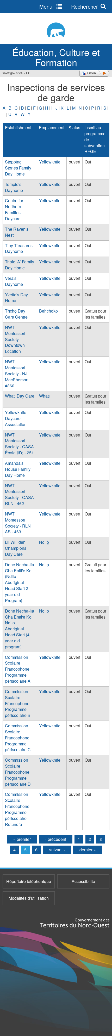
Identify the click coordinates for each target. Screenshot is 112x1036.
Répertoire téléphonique (28, 881)
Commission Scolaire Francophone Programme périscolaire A (17, 669)
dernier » (87, 850)
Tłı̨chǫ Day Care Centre (16, 314)
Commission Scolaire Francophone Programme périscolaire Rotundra (17, 809)
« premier (22, 839)
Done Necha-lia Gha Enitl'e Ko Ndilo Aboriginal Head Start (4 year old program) (19, 629)
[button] (94, 73)
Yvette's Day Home (16, 298)
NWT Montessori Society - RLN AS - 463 (18, 523)
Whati (44, 396)
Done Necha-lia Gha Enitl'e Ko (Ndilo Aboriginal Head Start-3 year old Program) (19, 582)
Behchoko (48, 311)
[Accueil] (56, 30)
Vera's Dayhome (14, 281)
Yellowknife (49, 162)
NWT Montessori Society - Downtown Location (15, 339)
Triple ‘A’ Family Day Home (19, 265)
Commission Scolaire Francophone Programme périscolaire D (18, 772)
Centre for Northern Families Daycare (14, 209)
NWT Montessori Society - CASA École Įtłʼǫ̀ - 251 (19, 444)
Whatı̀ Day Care (19, 396)
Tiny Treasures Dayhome (19, 248)
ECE (29, 73)
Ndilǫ (44, 542)
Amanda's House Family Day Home (17, 469)
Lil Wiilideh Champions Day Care (15, 548)
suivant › (57, 850)
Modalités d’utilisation (29, 898)
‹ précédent (55, 839)
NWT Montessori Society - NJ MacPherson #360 (16, 373)
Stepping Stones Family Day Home (18, 168)
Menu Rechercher (68, 6)
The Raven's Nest (16, 232)
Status (74, 127)
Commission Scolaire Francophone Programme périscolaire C (18, 737)
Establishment (18, 127)
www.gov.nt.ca (13, 73)
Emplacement (51, 127)
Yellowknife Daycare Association (16, 418)
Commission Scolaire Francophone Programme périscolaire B (17, 703)
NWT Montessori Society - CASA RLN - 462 (19, 495)
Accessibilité (83, 881)
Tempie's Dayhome (14, 187)
